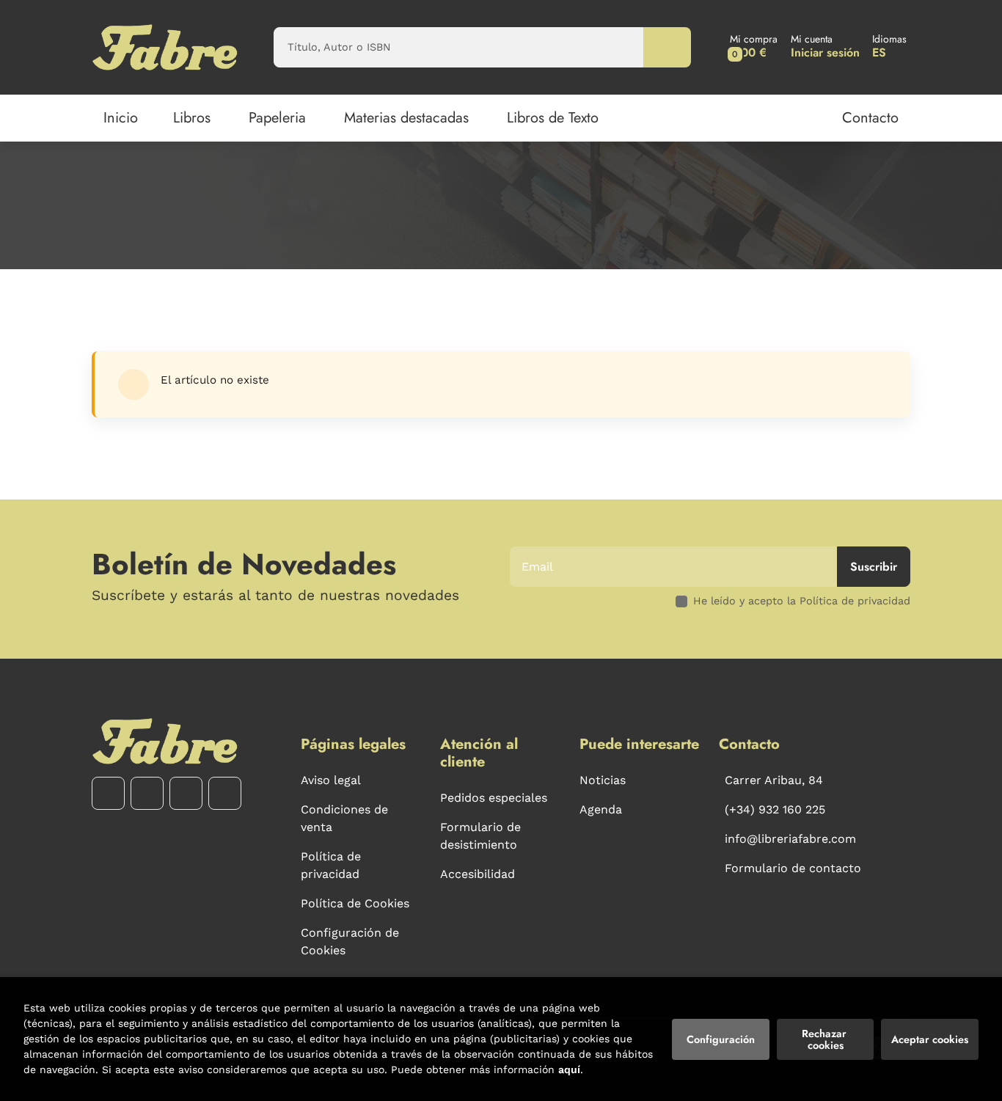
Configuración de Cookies (350, 941)
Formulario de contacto (793, 868)
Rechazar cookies (825, 1039)
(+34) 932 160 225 (775, 809)
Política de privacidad (331, 865)
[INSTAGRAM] (147, 793)
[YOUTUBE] (185, 793)
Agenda (600, 809)
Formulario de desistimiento (480, 836)
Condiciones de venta (344, 818)
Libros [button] (192, 117)
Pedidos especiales (493, 798)
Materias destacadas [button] (406, 117)
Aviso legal (331, 780)
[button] (753, 47)
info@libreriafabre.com (790, 839)
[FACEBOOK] (108, 793)
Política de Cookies (355, 903)
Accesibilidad (477, 874)
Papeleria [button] (277, 117)
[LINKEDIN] (224, 793)
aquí (569, 1069)
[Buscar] (667, 47)
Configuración (721, 1039)
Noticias (602, 780)
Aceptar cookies (929, 1039)
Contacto (870, 117)
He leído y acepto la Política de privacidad (801, 601)
